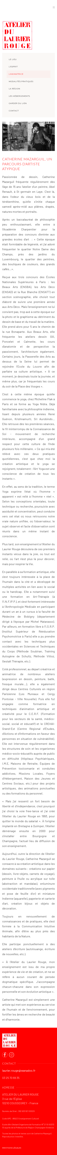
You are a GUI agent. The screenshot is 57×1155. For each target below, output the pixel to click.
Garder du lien (18, 103)
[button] (54, 7)
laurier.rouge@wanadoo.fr (18, 1070)
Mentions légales (11, 1148)
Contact (14, 111)
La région (14, 89)
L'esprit (13, 67)
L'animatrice (16, 74)
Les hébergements (19, 96)
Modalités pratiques (21, 81)
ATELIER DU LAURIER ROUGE (22, 7)
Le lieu (13, 59)
